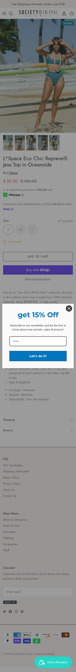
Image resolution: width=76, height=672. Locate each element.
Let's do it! (38, 356)
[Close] (69, 308)
